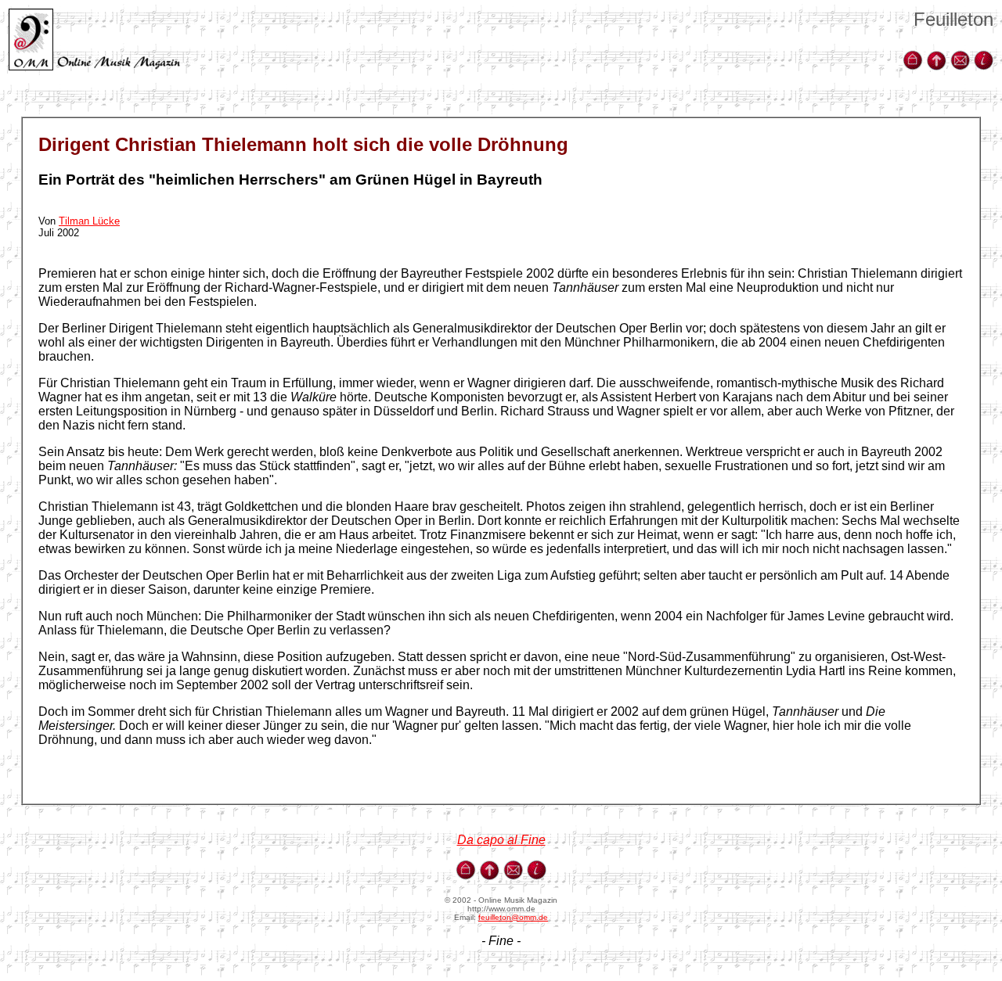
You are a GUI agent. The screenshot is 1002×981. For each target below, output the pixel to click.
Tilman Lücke (89, 221)
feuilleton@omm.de (513, 917)
